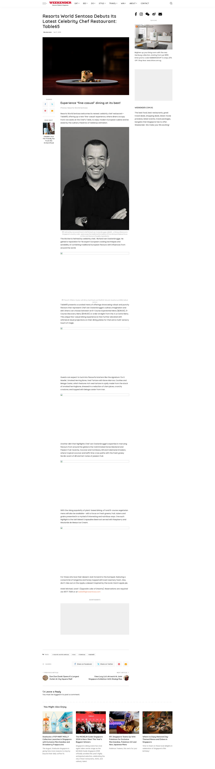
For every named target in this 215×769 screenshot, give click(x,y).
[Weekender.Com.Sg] (60, 3)
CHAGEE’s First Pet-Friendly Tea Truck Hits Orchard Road (49, 140)
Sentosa (82, 654)
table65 (91, 654)
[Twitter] (52, 104)
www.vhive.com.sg (154, 60)
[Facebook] (45, 104)
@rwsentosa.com (89, 591)
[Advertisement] (94, 619)
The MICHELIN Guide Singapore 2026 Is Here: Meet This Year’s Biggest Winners (89, 739)
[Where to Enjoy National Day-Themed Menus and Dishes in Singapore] (158, 722)
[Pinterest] (45, 111)
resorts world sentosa (61, 654)
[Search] (171, 3)
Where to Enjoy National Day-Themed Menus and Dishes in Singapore (156, 739)
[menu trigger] (46, 3)
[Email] (52, 111)
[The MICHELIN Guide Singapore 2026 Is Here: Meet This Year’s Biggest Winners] (91, 722)
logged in (58, 694)
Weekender (47, 32)
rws (74, 654)
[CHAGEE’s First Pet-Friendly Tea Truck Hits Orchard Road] (49, 128)
